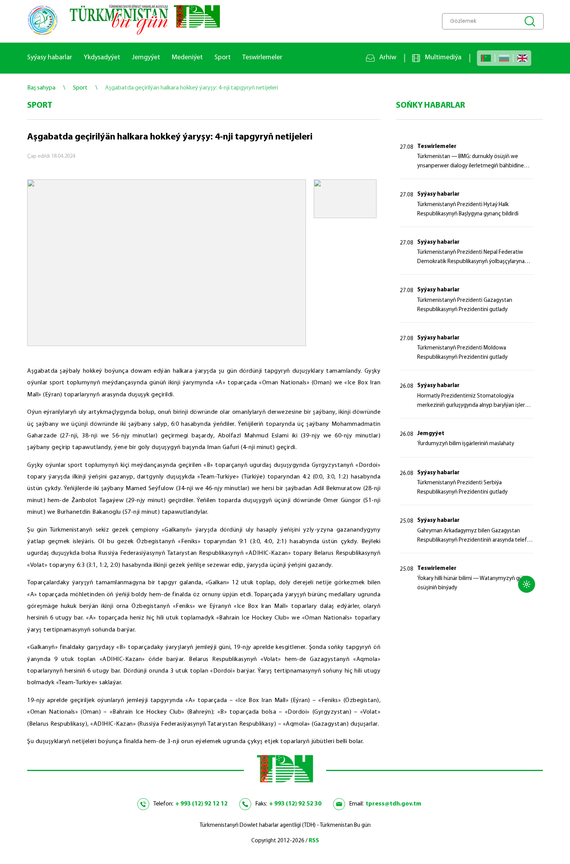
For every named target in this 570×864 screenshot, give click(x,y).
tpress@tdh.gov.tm (393, 804)
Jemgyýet (146, 57)
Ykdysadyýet (102, 57)
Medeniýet (187, 57)
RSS (314, 841)
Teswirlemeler (262, 57)
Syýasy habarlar (49, 57)
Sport (222, 57)
